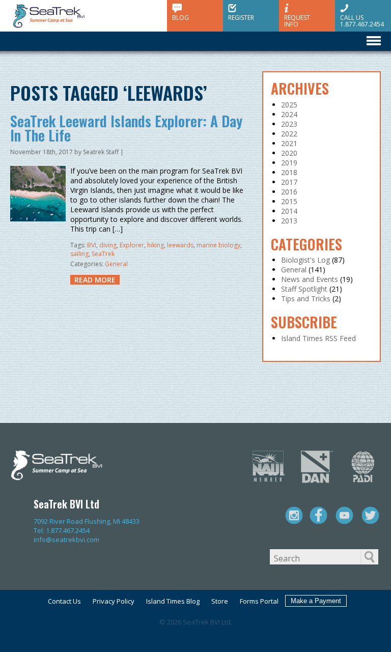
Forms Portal (259, 601)
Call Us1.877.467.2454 (362, 20)
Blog (180, 17)
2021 (289, 143)
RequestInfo (297, 20)
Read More (95, 280)
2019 (289, 162)
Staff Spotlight (304, 289)
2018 (289, 172)
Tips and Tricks (305, 298)
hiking (155, 245)
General (116, 264)
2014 (289, 211)
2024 (289, 114)
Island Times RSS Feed (318, 338)
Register (241, 17)
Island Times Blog (173, 601)
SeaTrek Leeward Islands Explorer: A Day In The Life (126, 128)
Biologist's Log (305, 260)
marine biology (218, 245)
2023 (289, 124)
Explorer (132, 245)
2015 (289, 201)
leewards (180, 245)
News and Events (309, 279)
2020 (289, 153)
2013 (289, 220)
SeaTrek (103, 253)
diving (108, 245)
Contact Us (64, 601)
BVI (91, 245)
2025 (289, 104)
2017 (289, 182)
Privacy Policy (113, 601)
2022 (289, 133)
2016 (289, 191)
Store (219, 601)
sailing (79, 253)
